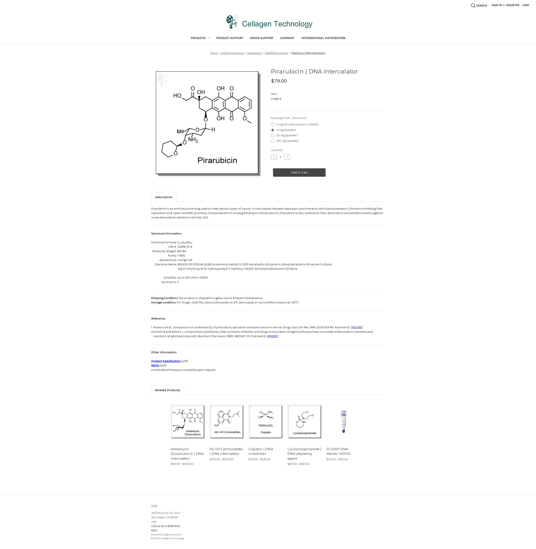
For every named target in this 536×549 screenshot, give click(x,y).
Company (287, 38)
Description (163, 197)
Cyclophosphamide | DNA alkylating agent (304, 453)
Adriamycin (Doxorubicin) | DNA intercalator (187, 453)
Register (512, 5)
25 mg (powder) (287, 135)
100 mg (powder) (287, 141)
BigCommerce (173, 534)
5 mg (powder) (286, 130)
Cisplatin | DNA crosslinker (261, 451)
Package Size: (289, 118)
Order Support (261, 38)
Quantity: (277, 150)
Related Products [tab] (167, 390)
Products (198, 38)
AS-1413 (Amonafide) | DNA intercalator (226, 451)
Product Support (229, 38)
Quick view (184, 418)
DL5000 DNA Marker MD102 (338, 451)
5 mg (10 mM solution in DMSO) (297, 124)
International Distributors (323, 38)
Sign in (497, 5)
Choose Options (188, 425)
